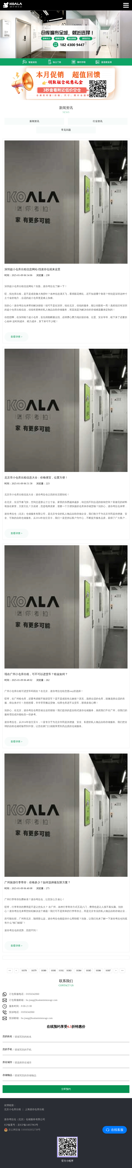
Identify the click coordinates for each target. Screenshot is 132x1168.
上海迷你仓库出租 (34, 1109)
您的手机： (9, 1049)
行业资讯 (97, 121)
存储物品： (9, 1075)
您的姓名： (9, 1036)
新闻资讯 (34, 121)
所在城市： (9, 1062)
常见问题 (66, 130)
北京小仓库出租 (12, 1109)
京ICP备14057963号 (28, 1125)
